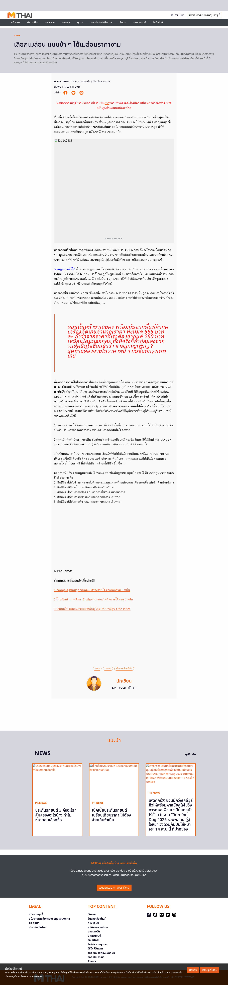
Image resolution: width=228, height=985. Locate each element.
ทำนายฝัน (32, 22)
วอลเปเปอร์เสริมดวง (101, 22)
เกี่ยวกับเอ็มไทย (37, 927)
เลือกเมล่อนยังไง (124, 669)
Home (57, 81)
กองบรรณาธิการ (124, 688)
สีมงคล (92, 961)
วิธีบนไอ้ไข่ (93, 940)
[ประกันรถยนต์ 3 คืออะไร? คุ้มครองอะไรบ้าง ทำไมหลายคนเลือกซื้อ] (57, 781)
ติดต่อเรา (34, 923)
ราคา (97, 669)
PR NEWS (41, 803)
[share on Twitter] (74, 93)
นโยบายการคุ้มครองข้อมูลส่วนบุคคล (49, 919)
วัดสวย (122, 22)
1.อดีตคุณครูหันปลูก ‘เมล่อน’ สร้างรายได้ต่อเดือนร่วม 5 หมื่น (92, 590)
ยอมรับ (193, 970)
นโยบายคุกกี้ (36, 914)
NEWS (17, 35)
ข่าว (107, 103)
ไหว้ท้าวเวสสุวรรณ (98, 944)
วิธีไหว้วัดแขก (95, 949)
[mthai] (20, 15)
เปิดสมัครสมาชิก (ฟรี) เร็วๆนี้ (114, 888)
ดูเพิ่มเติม (190, 754)
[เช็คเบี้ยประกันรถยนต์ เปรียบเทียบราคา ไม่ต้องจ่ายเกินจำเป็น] (114, 781)
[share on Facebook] (66, 93)
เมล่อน (108, 669)
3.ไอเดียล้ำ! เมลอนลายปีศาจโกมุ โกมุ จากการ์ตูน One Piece (92, 609)
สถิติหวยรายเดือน (98, 927)
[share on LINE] (81, 93)
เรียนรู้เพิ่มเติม (209, 970)
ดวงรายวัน (94, 932)
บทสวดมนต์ (139, 22)
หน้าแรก (15, 22)
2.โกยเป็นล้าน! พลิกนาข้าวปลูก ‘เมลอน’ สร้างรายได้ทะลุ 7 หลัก (93, 599)
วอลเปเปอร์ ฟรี (96, 957)
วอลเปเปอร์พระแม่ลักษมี (101, 953)
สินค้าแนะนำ (177, 15)
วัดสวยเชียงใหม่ (96, 919)
